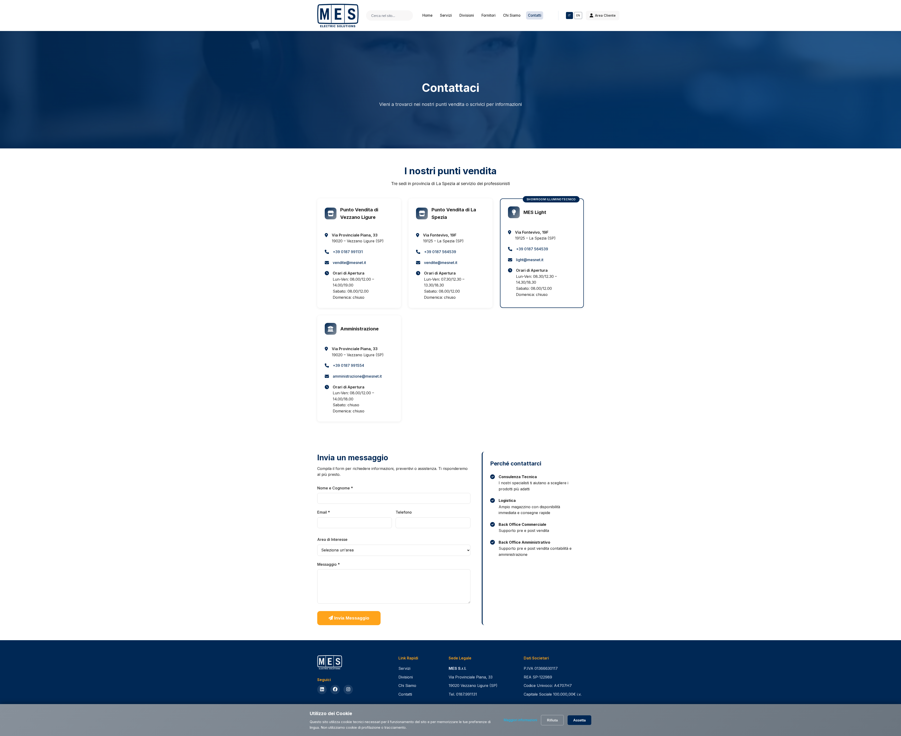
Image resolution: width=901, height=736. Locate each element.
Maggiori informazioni (520, 720)
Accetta (579, 720)
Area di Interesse (332, 539)
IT (569, 15)
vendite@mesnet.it (349, 262)
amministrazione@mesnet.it (357, 376)
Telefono (404, 512)
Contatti (534, 15)
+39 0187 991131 (348, 251)
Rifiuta (552, 720)
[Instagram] (348, 689)
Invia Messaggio (351, 618)
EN (578, 15)
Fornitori (488, 15)
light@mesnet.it (529, 259)
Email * (323, 512)
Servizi (446, 15)
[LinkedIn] (322, 689)
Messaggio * (328, 564)
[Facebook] (335, 689)
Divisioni (466, 15)
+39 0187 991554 (348, 365)
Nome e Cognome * (335, 488)
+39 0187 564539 (440, 251)
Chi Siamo (511, 15)
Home (427, 15)
